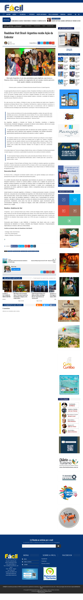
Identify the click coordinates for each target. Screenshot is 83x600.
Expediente (32, 14)
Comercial (62, 14)
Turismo (26, 564)
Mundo (43, 25)
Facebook (53, 305)
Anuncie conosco (46, 563)
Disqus (47, 305)
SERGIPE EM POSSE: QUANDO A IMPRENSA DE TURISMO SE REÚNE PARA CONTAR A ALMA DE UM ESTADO (52, 21)
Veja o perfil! (15, 269)
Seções (14, 14)
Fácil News (11, 25)
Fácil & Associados (53, 14)
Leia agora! (69, 50)
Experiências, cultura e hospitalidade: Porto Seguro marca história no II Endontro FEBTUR (29, 295)
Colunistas (23, 14)
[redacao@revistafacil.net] (69, 220)
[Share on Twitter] (41, 43)
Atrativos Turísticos (33, 18)
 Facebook (14, 246)
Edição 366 (69, 49)
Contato (70, 14)
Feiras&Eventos (37, 25)
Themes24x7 (42, 592)
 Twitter (21, 246)
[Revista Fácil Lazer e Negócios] (14, 9)
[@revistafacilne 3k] (74, 199)
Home (9, 14)
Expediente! (44, 558)
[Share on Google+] (44, 43)
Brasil (22, 291)
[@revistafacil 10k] (74, 210)
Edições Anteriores (41, 14)
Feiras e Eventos (28, 25)
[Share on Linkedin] (47, 43)
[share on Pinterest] (50, 43)
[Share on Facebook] (39, 43)
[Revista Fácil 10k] (63, 199)
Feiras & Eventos (19, 25)
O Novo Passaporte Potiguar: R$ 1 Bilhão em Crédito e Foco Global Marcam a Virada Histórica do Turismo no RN (10, 296)
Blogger (40, 305)
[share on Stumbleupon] (53, 43)
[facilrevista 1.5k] (63, 210)
